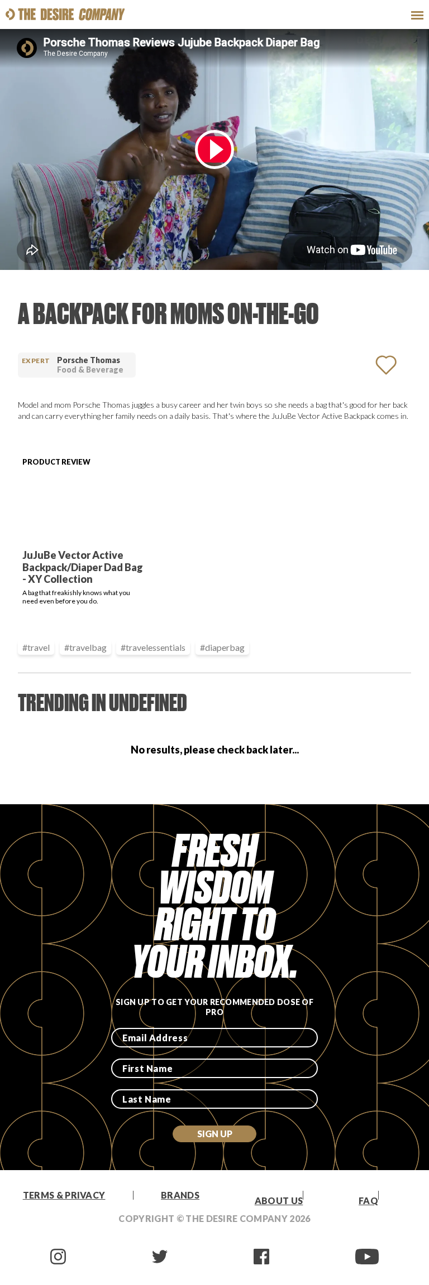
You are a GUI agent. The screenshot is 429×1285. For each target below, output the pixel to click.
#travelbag (85, 647)
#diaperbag (222, 647)
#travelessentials (153, 647)
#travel (36, 647)
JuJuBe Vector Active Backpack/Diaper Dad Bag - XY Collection (82, 567)
